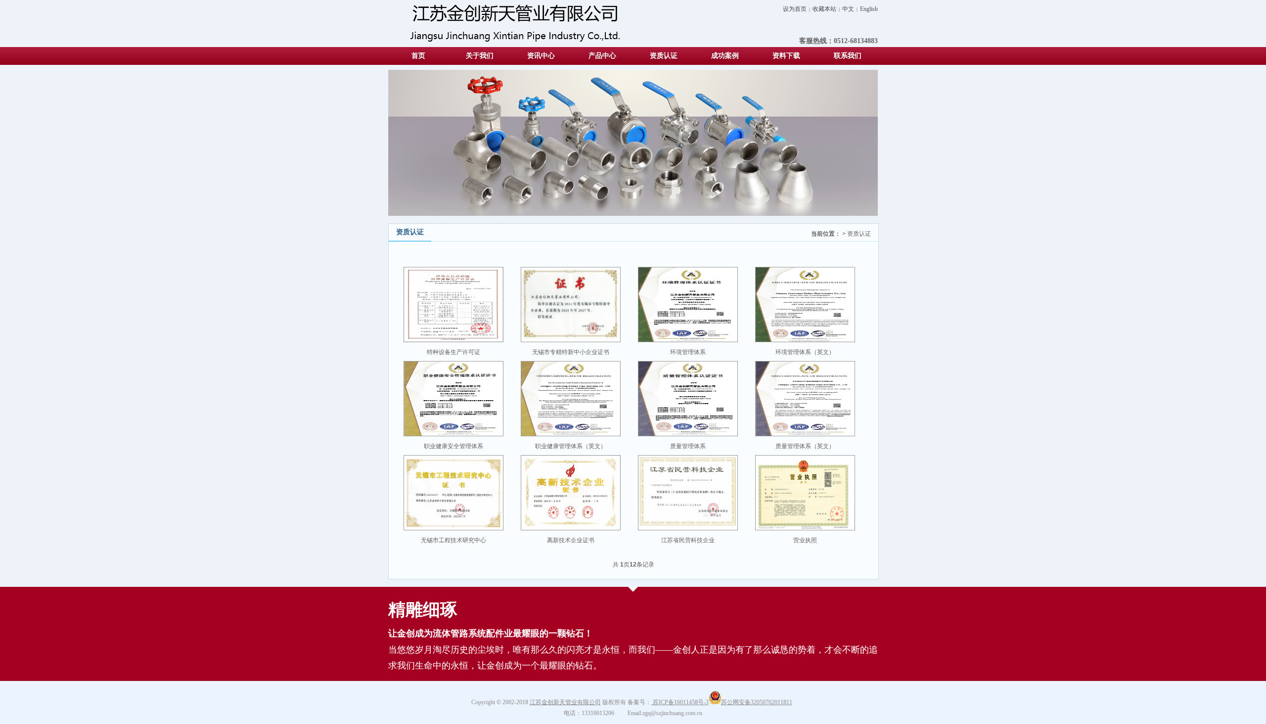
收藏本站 (824, 8)
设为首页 (795, 8)
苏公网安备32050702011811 (756, 702)
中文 (848, 8)
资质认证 (859, 233)
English (869, 8)
